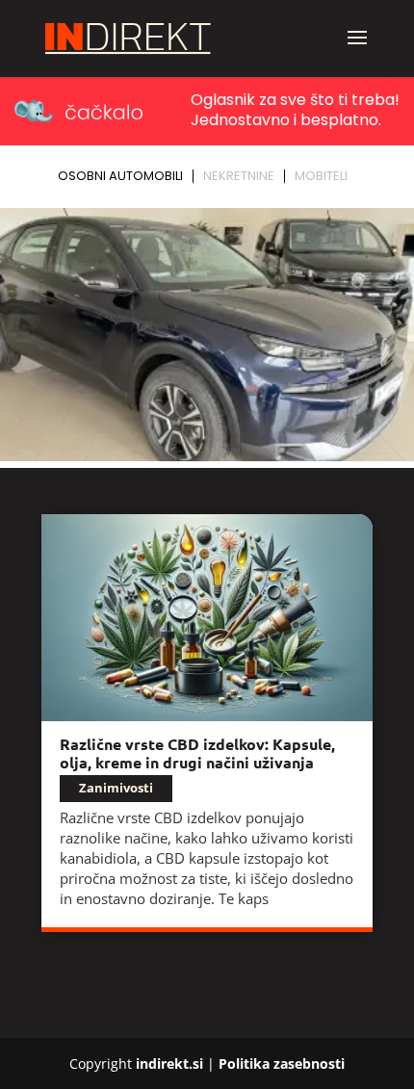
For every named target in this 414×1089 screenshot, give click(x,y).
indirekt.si (169, 1063)
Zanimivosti (116, 787)
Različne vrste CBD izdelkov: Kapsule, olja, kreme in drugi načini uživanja (197, 753)
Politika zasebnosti (282, 1063)
